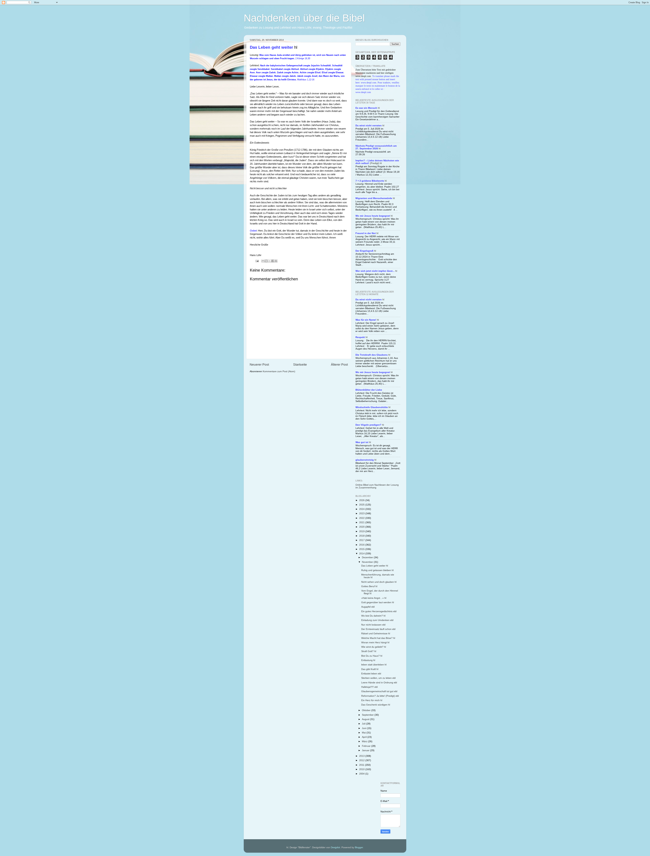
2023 (362, 513)
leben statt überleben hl (373, 664)
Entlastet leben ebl (371, 673)
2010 (362, 769)
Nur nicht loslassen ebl (373, 624)
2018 (362, 536)
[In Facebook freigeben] (272, 261)
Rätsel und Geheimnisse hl (375, 633)
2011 (362, 765)
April (364, 737)
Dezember (368, 557)
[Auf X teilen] (269, 261)
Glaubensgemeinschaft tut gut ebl (379, 691)
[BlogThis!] (266, 261)
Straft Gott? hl (368, 651)
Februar (366, 746)
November (368, 562)
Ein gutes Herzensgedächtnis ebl (378, 611)
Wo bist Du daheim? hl (373, 616)
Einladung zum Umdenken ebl (377, 620)
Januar (366, 750)
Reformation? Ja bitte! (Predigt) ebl (380, 696)
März (365, 741)
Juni (364, 728)
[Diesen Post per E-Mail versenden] (263, 261)
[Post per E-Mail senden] (256, 261)
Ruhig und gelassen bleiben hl (377, 570)
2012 (362, 760)
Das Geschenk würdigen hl (375, 704)
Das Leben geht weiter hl (374, 565)
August (366, 719)
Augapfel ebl (368, 607)
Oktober (366, 710)
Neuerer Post (259, 364)
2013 (362, 756)
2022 (362, 518)
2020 (362, 527)
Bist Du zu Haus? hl (371, 656)
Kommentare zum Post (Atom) (279, 371)
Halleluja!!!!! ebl (369, 687)
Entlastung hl (368, 660)
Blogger (359, 847)
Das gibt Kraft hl (369, 669)
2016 (362, 544)
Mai (364, 732)
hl (367, 108)
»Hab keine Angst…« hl (373, 598)
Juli (364, 723)
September (368, 715)
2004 (362, 773)
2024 (362, 509)
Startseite (300, 364)
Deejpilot (335, 847)
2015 (362, 549)
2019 (362, 531)
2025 (362, 504)
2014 (362, 553)
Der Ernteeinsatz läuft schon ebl (378, 629)
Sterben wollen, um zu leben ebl (378, 678)
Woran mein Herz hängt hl (375, 642)
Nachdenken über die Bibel (304, 18)
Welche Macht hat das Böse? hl (378, 638)
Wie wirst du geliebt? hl (373, 647)
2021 (362, 522)
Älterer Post (339, 364)
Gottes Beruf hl (369, 586)
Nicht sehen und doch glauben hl (378, 582)
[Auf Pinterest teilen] (276, 261)
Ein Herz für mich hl (371, 700)
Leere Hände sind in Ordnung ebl (379, 682)
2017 (362, 540)
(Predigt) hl (377, 162)
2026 (362, 500)
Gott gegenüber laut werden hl (377, 602)
